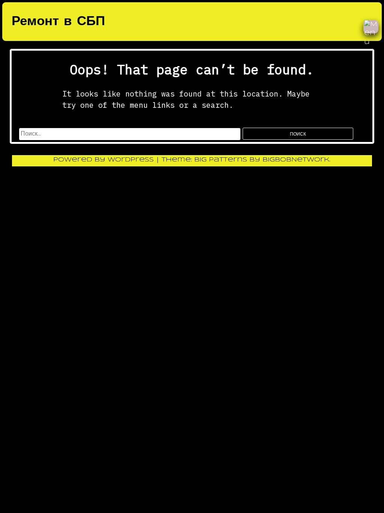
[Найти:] (131, 134)
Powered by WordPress (104, 160)
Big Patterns (220, 160)
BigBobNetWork (295, 160)
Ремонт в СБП (58, 21)
